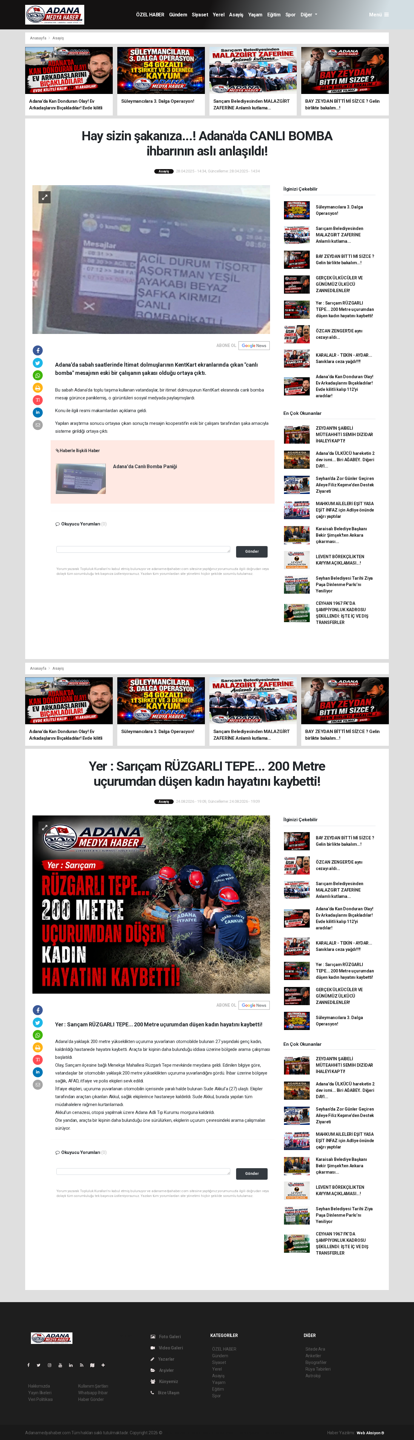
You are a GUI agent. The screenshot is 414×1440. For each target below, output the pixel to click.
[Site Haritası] (94, 1365)
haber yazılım (250, 1432)
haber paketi (201, 1432)
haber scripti (225, 1432)
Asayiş (236, 15)
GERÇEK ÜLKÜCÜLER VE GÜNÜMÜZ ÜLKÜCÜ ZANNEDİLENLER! (339, 284)
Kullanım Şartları (93, 1386)
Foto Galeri (169, 1336)
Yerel (218, 15)
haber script (275, 1432)
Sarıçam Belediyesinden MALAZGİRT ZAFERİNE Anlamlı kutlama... (339, 235)
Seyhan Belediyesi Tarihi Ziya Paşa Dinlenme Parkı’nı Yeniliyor (344, 584)
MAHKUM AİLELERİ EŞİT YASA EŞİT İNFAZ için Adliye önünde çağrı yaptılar (345, 510)
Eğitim (274, 15)
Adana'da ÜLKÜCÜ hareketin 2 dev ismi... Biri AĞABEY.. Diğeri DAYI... (345, 459)
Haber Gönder (91, 1399)
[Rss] (84, 1365)
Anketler (313, 1355)
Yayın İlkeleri (39, 1392)
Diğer (307, 15)
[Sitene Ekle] (106, 1365)
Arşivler (166, 1370)
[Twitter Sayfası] (41, 1365)
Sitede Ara (315, 1349)
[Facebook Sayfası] (31, 1365)
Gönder (252, 551)
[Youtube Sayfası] (62, 1365)
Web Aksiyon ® (370, 1433)
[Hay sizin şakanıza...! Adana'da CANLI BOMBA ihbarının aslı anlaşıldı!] (151, 259)
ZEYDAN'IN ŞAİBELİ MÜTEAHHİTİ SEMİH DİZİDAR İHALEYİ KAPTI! (344, 434)
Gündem (178, 15)
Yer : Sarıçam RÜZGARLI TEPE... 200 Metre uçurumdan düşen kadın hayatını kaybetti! (345, 309)
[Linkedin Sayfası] (73, 1365)
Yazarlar (166, 1359)
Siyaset (200, 15)
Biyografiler (316, 1362)
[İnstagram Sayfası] (52, 1365)
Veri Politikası (40, 1399)
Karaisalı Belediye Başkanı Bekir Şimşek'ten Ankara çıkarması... (341, 535)
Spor (290, 15)
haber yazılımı (176, 1432)
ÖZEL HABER (150, 15)
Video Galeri (170, 1347)
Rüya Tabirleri (318, 1369)
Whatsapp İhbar (93, 1392)
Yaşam (255, 15)
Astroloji (313, 1375)
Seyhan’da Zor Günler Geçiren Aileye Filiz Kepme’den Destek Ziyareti (345, 485)
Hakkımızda (39, 1386)
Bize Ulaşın (168, 1392)
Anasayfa (38, 38)
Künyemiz (168, 1381)
